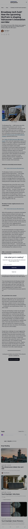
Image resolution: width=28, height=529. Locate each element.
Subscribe (14, 267)
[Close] (25, 256)
